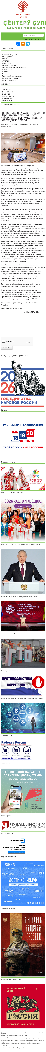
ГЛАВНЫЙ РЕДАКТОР (9, 55)
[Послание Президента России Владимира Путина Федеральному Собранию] (23, 571)
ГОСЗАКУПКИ (7, 63)
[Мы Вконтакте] (18, 44)
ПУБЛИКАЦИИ (7, 98)
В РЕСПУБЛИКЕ (7, 92)
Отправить (6, 347)
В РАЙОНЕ (6, 94)
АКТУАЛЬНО (6, 90)
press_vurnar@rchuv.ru (22, 1047)
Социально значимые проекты (12, 74)
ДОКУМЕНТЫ (7, 70)
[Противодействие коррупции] (23, 685)
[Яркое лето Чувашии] (23, 478)
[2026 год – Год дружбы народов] (23, 519)
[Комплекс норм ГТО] (23, 653)
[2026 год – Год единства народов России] (23, 384)
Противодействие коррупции (12, 76)
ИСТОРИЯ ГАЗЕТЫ (9, 65)
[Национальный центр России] (23, 1006)
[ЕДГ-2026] (23, 437)
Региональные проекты (10, 78)
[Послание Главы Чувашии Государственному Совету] (23, 616)
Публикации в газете (9, 80)
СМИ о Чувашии (7, 101)
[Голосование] (23, 791)
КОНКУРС (5, 72)
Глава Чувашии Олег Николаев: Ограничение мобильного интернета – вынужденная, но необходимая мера (23, 116)
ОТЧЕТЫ (5, 61)
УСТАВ (4, 59)
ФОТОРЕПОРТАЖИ (9, 96)
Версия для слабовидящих (34, 39)
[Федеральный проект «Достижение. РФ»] (23, 884)
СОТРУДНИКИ (7, 57)
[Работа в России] (16, 751)
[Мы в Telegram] (28, 44)
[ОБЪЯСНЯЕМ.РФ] (14, 846)
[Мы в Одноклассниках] (23, 44)
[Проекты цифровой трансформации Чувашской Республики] (23, 718)
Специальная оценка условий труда (14, 67)
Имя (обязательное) (30, 312)
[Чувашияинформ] (23, 825)
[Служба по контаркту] (23, 945)
